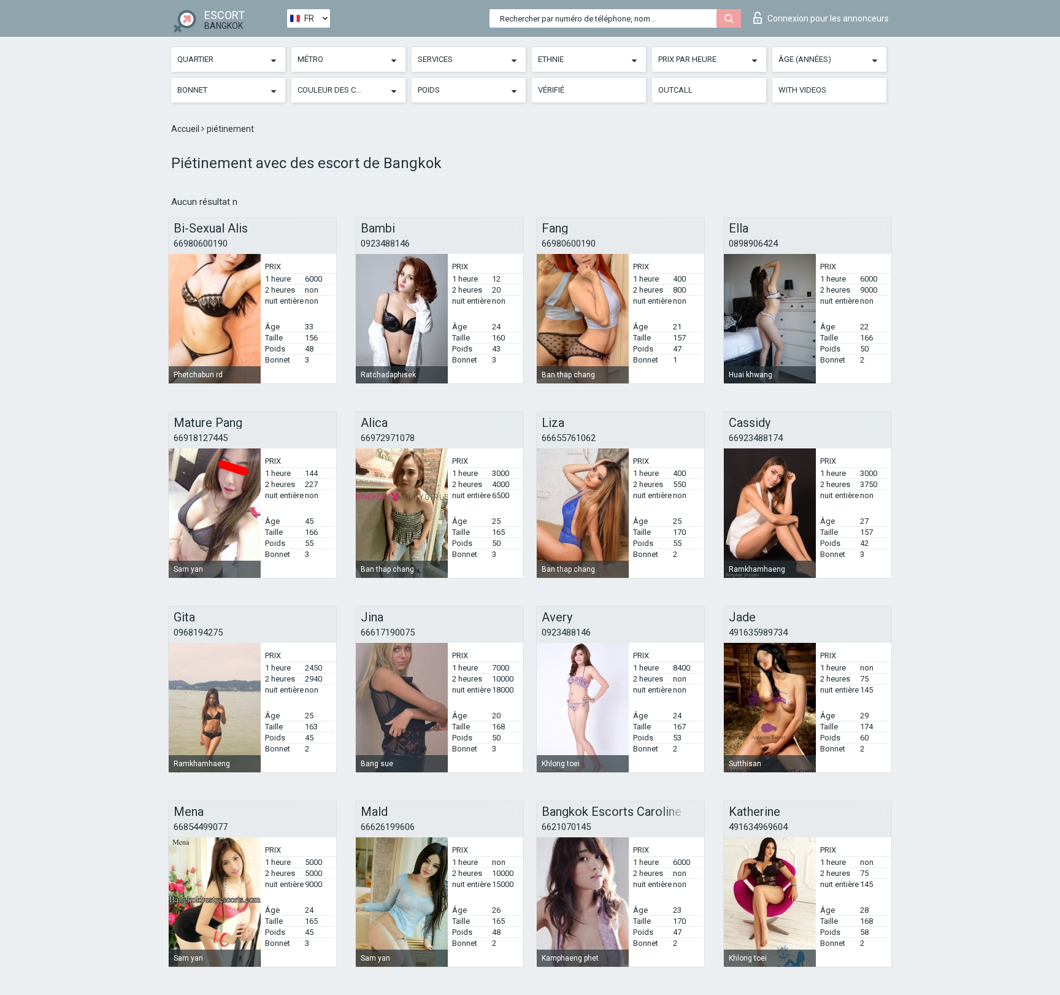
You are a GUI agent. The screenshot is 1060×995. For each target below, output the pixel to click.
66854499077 (201, 826)
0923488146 (385, 243)
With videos (802, 89)
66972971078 (388, 438)
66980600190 (201, 243)
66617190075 (388, 632)
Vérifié (551, 89)
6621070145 (566, 826)
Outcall (675, 89)
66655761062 (569, 438)
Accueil (186, 129)
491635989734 (758, 632)
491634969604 (758, 826)
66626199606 (388, 826)
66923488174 (756, 438)
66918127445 (201, 438)
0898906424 (753, 243)
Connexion (828, 18)
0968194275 (198, 632)
